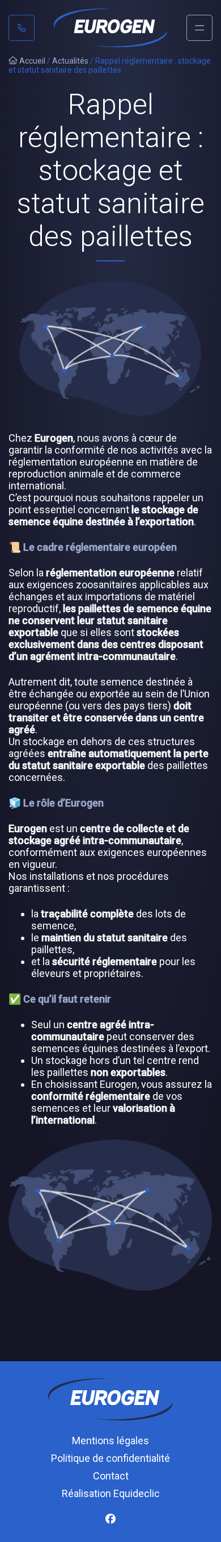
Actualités (70, 60)
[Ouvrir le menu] (199, 28)
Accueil (31, 60)
